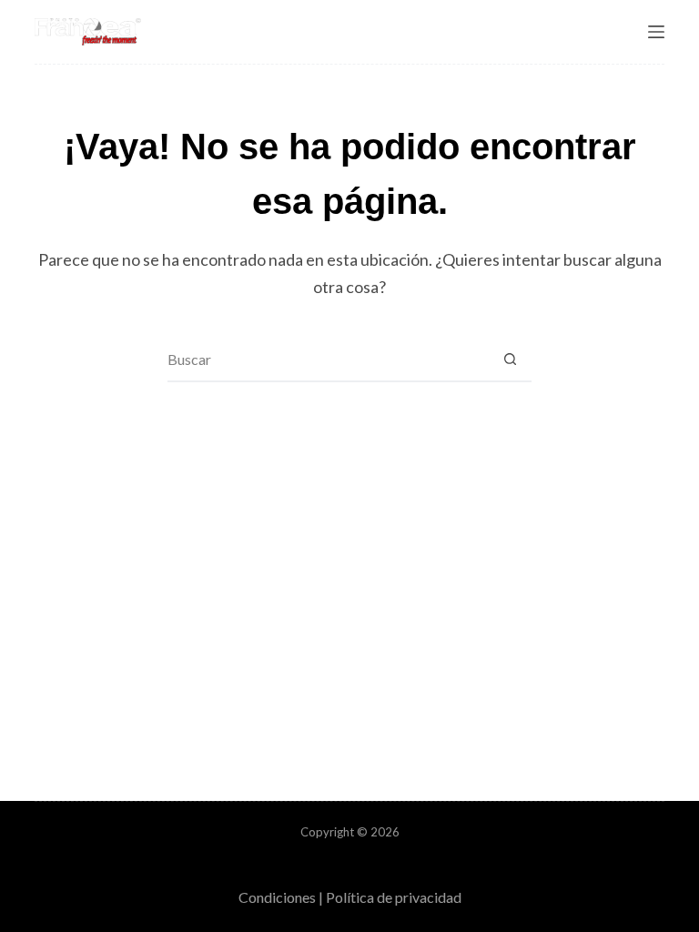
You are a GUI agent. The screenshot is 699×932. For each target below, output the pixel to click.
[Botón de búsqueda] (510, 358)
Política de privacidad (393, 897)
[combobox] (327, 358)
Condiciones (277, 897)
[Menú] (656, 32)
